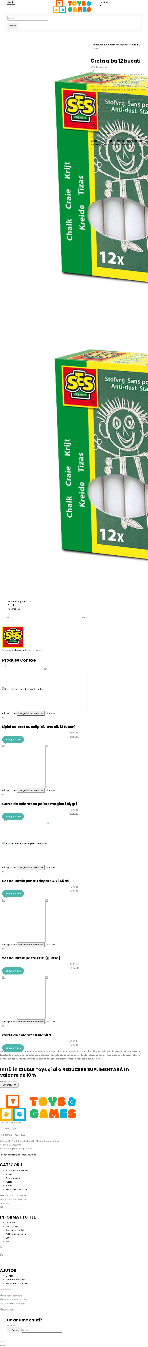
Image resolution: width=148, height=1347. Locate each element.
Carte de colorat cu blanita (26, 1035)
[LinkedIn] (94, 153)
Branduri (103, 44)
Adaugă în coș (9, 713)
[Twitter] (93, 153)
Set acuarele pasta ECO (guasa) (31, 958)
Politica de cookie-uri (16, 1234)
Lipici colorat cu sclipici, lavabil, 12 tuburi (38, 726)
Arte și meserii (13, 1178)
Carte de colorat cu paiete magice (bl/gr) (39, 803)
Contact (10, 1275)
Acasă (96, 44)
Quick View (50, 713)
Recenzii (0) (14, 608)
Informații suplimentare (19, 601)
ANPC (8, 1241)
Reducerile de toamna (121, 144)
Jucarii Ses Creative (117, 44)
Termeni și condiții (15, 1230)
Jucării (9, 1174)
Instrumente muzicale (17, 1170)
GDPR (8, 1237)
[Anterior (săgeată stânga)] (1, 1345)
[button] (120, 3)
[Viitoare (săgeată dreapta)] (4, 1345)
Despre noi (11, 1222)
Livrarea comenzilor (15, 1279)
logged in (20, 650)
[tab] (77, 601)
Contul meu (12, 1226)
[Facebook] (91, 153)
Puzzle (9, 1181)
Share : (94, 148)
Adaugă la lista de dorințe (30, 713)
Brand (11, 605)
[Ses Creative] (13, 637)
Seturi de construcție (16, 1189)
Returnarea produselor (17, 1283)
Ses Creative (103, 133)
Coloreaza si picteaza (101, 140)
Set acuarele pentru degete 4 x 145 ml (35, 881)
